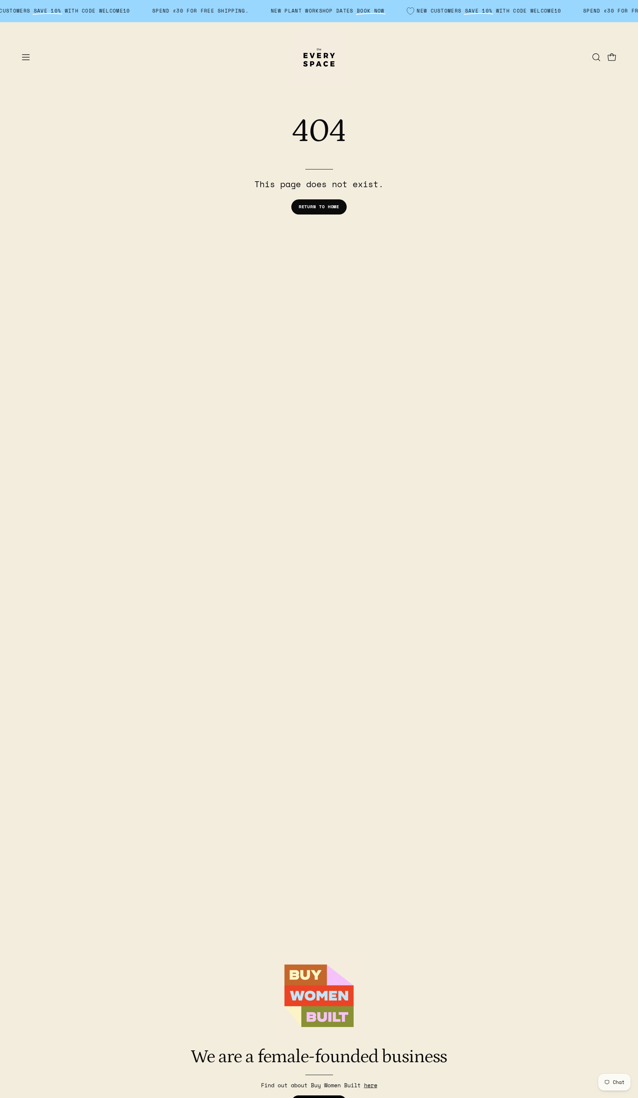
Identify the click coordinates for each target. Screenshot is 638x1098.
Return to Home (319, 206)
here (370, 1085)
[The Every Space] (319, 57)
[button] (596, 57)
